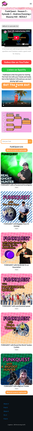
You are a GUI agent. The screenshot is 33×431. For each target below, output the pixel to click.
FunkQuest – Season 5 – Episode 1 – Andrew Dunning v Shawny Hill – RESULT (16, 14)
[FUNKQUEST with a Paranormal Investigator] (16, 168)
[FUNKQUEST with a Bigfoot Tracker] (16, 369)
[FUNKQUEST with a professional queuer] (16, 289)
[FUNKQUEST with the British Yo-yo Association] (16, 248)
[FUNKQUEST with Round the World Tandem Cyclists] (16, 328)
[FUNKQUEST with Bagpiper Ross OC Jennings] (16, 207)
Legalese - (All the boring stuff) (16, 424)
